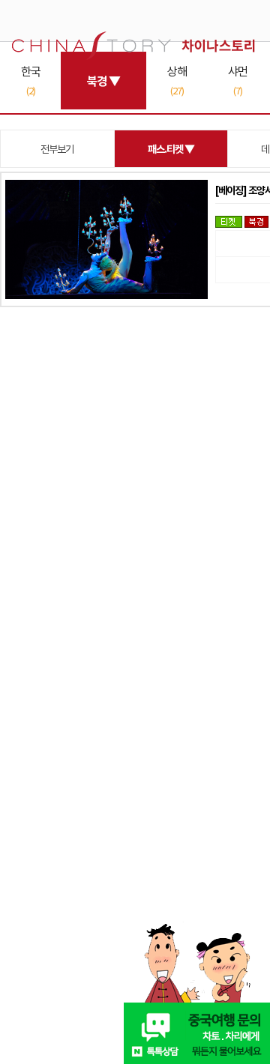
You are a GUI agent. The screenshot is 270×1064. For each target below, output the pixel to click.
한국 (30, 79)
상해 (177, 79)
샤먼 (238, 79)
